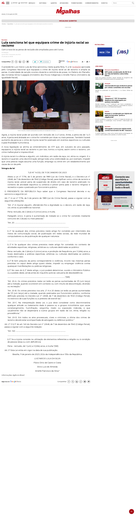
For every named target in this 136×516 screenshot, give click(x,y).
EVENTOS (104, 3)
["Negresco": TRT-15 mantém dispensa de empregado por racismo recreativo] (100, 99)
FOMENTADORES (76, 3)
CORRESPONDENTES (91, 3)
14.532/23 (76, 67)
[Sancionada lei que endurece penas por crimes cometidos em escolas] (100, 86)
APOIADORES (64, 3)
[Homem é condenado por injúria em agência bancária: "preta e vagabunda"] (100, 114)
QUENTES (54, 3)
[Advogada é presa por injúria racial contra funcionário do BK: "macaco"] (100, 129)
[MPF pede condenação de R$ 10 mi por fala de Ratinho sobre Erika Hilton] (100, 72)
